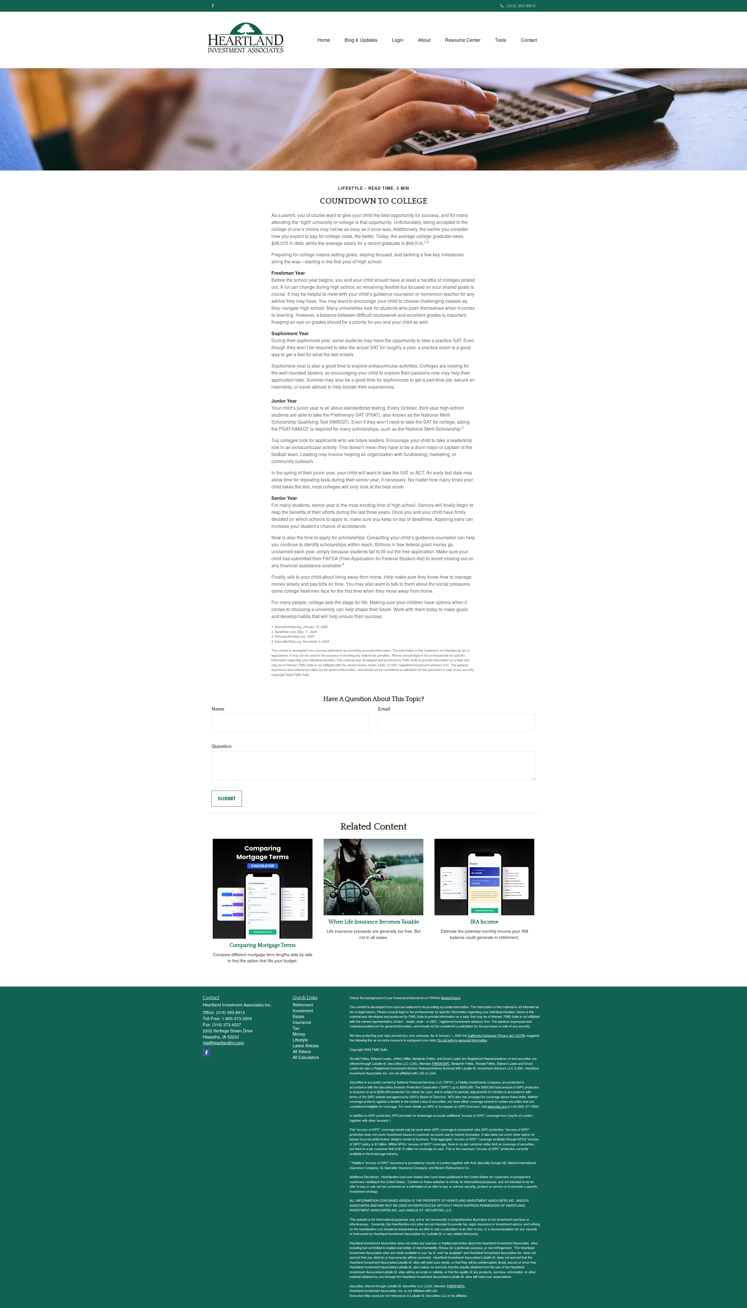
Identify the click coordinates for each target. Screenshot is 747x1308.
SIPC (446, 1063)
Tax (296, 1028)
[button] (361, 40)
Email (384, 709)
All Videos (302, 1051)
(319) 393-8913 (521, 5)
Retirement (303, 1005)
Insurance (302, 1022)
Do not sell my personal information (462, 1040)
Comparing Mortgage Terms (263, 945)
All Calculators (306, 1057)
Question (222, 746)
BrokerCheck (450, 997)
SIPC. (461, 1285)
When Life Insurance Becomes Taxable (373, 922)
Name (218, 709)
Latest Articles (306, 1045)
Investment (303, 1010)
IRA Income (484, 922)
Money (299, 1034)
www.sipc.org (497, 1106)
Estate (298, 1016)
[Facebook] (213, 5)
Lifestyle (300, 1040)
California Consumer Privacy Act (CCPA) (497, 1035)
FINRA (436, 1063)
